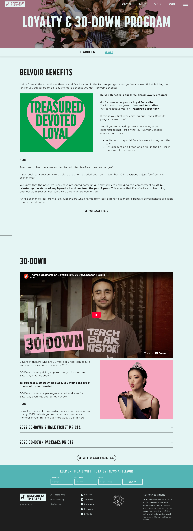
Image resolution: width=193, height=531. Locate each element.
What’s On (126, 4)
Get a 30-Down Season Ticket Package (96, 458)
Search (172, 4)
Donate (142, 4)
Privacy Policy (57, 499)
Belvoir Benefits (87, 52)
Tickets (157, 4)
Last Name (78, 477)
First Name (55, 477)
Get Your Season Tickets (96, 211)
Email (100, 477)
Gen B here (77, 417)
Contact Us (55, 504)
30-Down (109, 52)
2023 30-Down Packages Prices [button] (47, 442)
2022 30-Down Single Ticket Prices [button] (50, 427)
